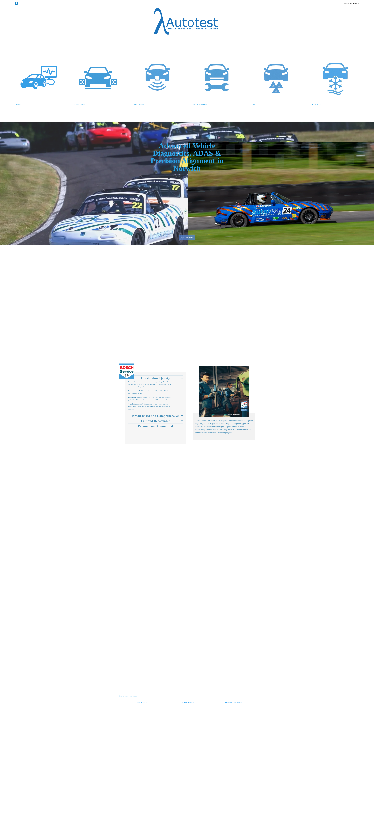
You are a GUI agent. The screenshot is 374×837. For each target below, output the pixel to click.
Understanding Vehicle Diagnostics (233, 702)
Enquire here (187, 237)
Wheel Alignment (142, 702)
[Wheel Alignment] (141, 699)
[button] (252, 696)
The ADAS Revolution (187, 702)
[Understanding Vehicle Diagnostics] (233, 699)
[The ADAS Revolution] (187, 699)
